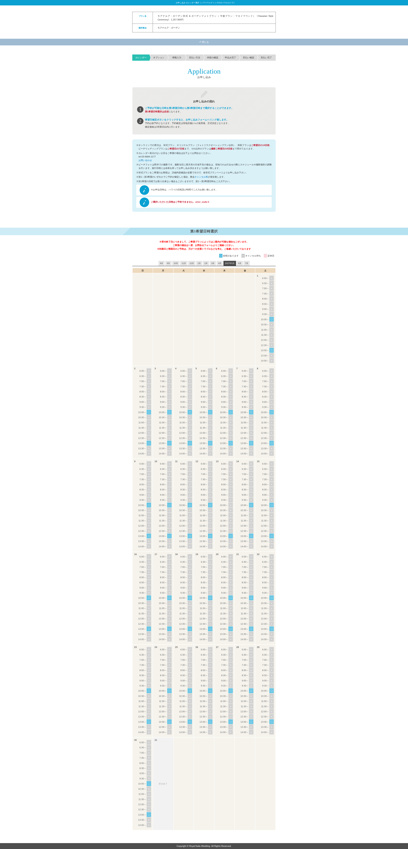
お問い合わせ (145, 160)
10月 (176, 263)
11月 (184, 263)
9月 (168, 263)
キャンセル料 (201, 177)
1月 (199, 263)
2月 (206, 263)
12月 (192, 263)
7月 (246, 263)
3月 (212, 263)
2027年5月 (229, 263)
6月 (239, 263)
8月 (161, 263)
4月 (219, 263)
